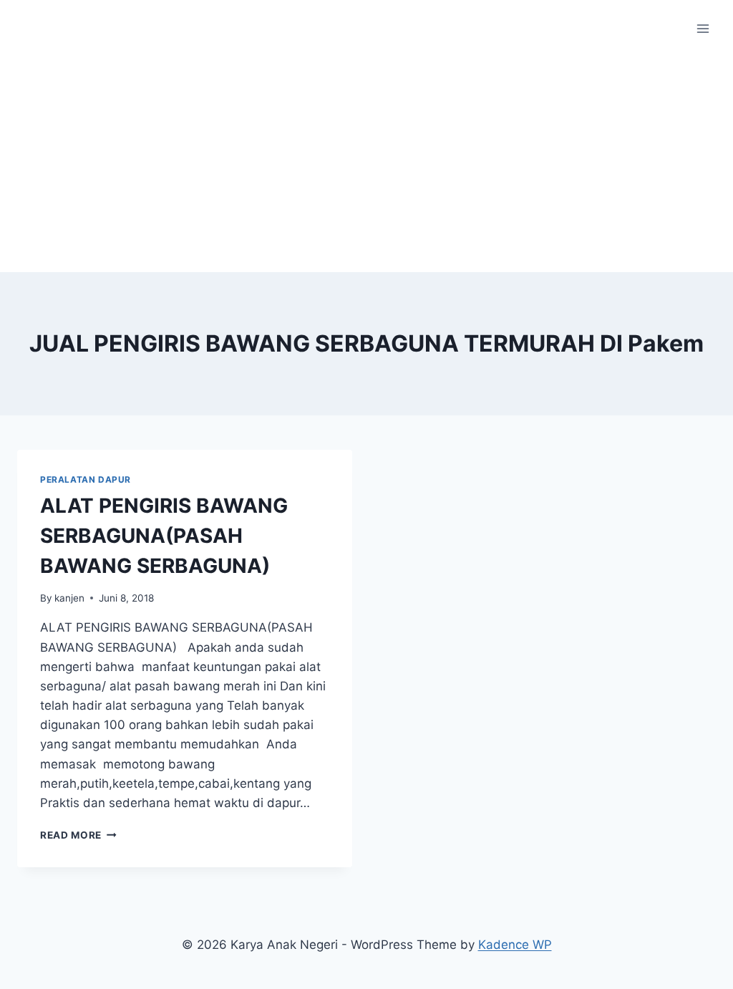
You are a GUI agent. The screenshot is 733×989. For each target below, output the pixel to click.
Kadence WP (515, 944)
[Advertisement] (366, 164)
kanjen (69, 598)
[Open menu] (702, 28)
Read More (78, 835)
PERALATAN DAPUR (85, 479)
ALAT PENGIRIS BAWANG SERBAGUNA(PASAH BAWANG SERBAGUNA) (164, 535)
